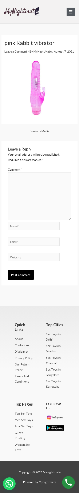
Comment (15, 169)
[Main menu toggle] (71, 12)
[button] (9, 483)
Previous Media (39, 131)
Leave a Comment (15, 51)
